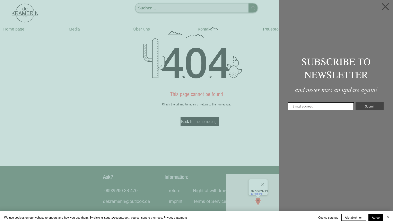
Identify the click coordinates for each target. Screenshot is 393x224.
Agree (376, 217)
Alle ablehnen (354, 217)
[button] (385, 6)
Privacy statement (175, 217)
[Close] (388, 217)
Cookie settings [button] (328, 217)
